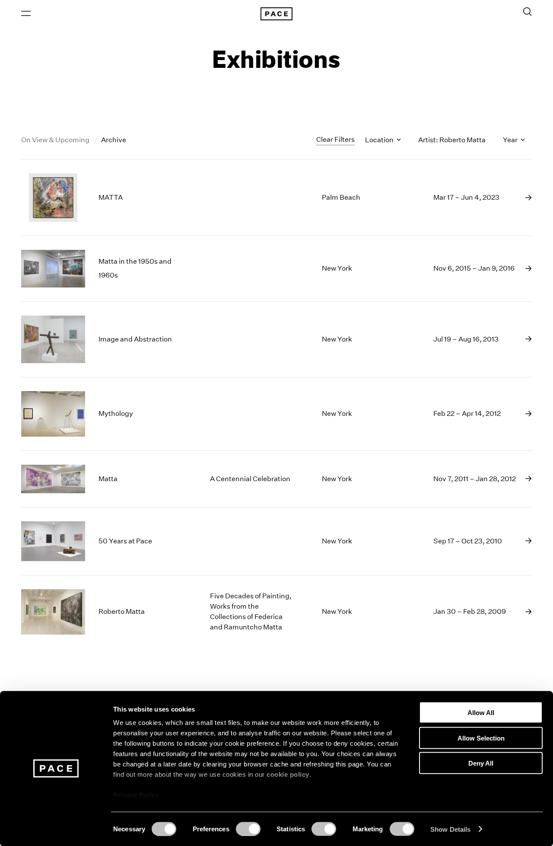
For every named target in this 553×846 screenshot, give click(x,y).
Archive (113, 140)
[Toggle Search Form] (527, 11)
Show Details (450, 829)
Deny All (480, 763)
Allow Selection (481, 737)
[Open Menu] (26, 13)
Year (511, 140)
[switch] (248, 829)
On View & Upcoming (56, 140)
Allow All (480, 712)
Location (380, 140)
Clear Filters (335, 139)
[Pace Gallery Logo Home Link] (276, 13)
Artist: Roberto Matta (452, 140)
